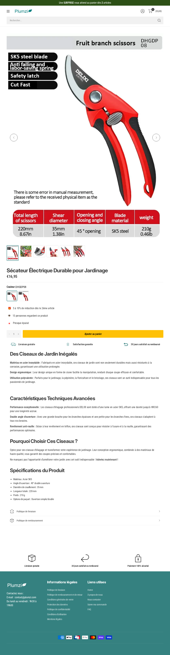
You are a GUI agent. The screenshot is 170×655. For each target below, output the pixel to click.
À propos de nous (95, 594)
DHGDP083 (24, 296)
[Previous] (14, 137)
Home (90, 590)
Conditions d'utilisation (57, 614)
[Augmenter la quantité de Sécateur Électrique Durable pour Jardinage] (18, 334)
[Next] (156, 137)
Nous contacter (94, 599)
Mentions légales (54, 619)
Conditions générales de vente (60, 599)
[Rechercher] (159, 20)
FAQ (89, 609)
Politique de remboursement (30, 520)
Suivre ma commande (97, 604)
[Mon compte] (142, 11)
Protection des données (57, 604)
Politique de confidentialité (58, 609)
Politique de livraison (26, 511)
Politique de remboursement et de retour (65, 594)
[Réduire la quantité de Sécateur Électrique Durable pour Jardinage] (9, 334)
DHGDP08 (12, 296)
